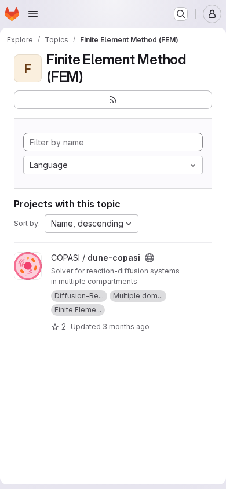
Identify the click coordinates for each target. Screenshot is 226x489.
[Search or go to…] (181, 14)
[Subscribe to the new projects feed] (113, 99)
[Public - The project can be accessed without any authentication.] (149, 257)
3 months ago (126, 326)
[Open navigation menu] (33, 14)
